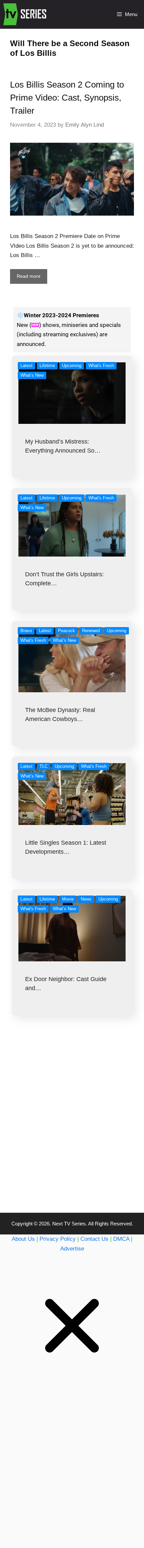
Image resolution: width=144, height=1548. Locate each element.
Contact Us (94, 1239)
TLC (44, 766)
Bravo (26, 630)
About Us (23, 1239)
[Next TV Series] (25, 14)
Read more (29, 276)
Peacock (66, 630)
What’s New (32, 375)
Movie (68, 899)
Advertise (72, 1248)
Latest (26, 365)
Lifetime (47, 365)
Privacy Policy (58, 1239)
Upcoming (71, 365)
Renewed (91, 630)
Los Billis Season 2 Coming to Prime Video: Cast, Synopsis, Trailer (67, 98)
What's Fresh (101, 365)
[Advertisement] (72, 1127)
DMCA (121, 1239)
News (86, 899)
